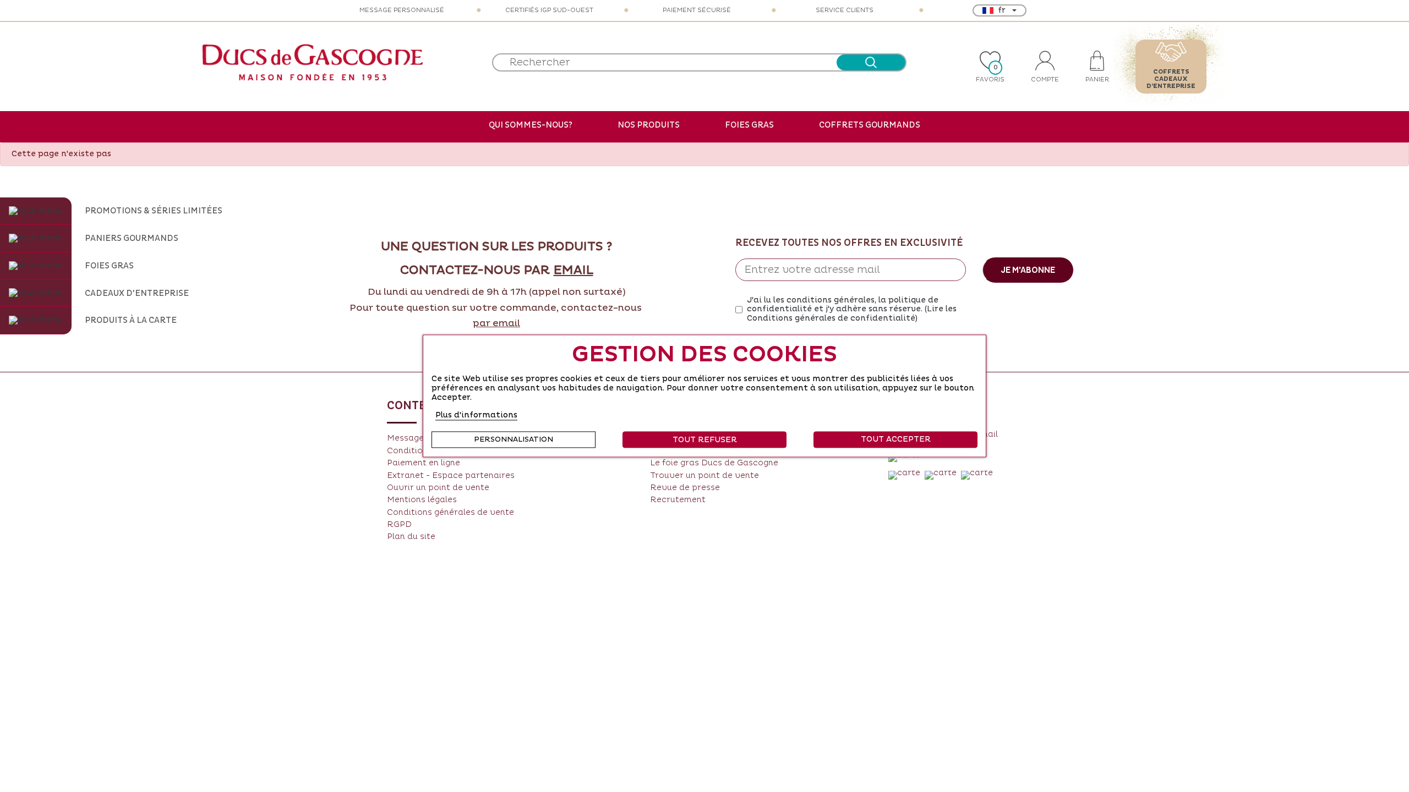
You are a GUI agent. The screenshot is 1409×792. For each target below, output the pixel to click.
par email (496, 323)
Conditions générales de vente (450, 512)
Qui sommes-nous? (530, 124)
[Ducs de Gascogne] (313, 62)
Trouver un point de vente (704, 475)
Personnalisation (513, 440)
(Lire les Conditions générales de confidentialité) (852, 313)
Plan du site (411, 536)
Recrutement (678, 499)
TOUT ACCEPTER (896, 439)
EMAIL (573, 270)
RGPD (399, 524)
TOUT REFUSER (705, 440)
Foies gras (749, 124)
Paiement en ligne (423, 463)
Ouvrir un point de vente (438, 487)
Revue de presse (685, 487)
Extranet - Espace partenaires (451, 475)
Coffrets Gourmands (869, 124)
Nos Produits (649, 124)
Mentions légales (422, 499)
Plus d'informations (476, 415)
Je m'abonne (1028, 270)
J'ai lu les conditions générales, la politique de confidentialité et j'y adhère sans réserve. (852, 309)
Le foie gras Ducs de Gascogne (714, 463)
